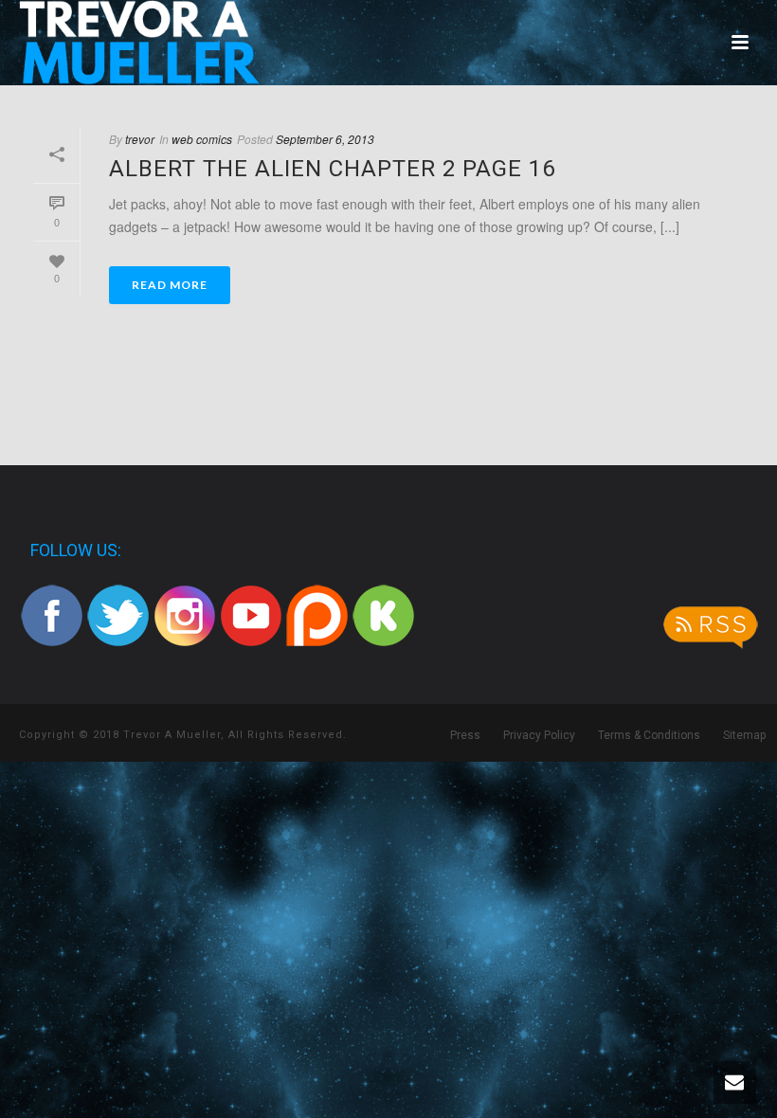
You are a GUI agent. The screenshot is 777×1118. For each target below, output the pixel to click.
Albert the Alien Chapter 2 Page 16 (332, 168)
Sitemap (744, 735)
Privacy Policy (539, 735)
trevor (139, 139)
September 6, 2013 (325, 139)
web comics (202, 139)
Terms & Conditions (649, 735)
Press (465, 735)
